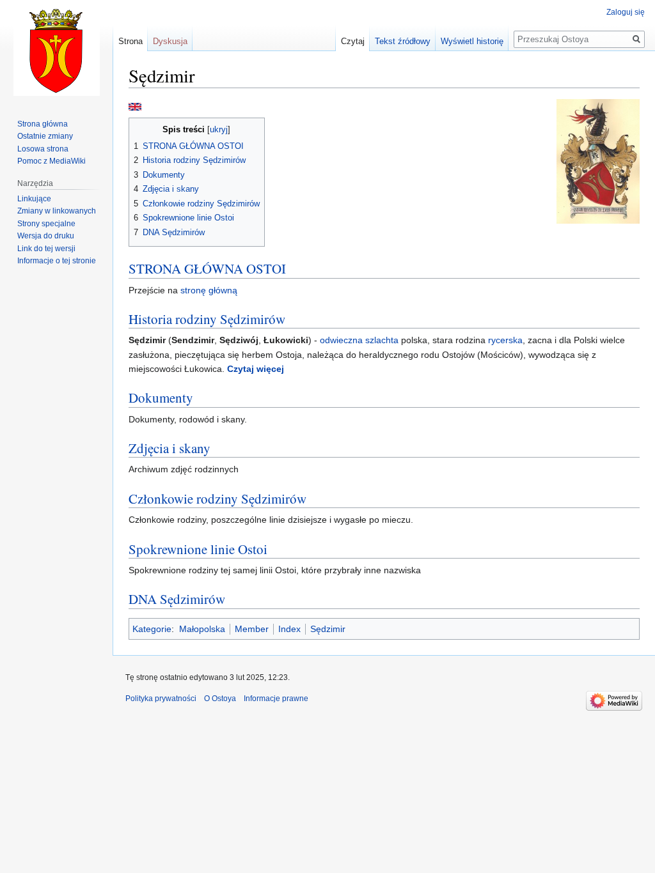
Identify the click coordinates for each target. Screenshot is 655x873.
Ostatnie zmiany (45, 136)
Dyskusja (170, 41)
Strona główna (42, 124)
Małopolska (202, 629)
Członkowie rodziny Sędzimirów (217, 498)
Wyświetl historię (472, 41)
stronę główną (208, 290)
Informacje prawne (276, 698)
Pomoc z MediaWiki (51, 161)
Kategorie (151, 629)
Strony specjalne (46, 223)
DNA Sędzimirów (177, 599)
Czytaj (353, 41)
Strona (130, 41)
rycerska (505, 340)
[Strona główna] (56, 51)
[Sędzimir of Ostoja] (135, 106)
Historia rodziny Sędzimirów (207, 319)
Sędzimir (327, 629)
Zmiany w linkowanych (56, 210)
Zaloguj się (625, 12)
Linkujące (34, 198)
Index (289, 629)
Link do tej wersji (46, 248)
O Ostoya (220, 698)
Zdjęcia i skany (169, 448)
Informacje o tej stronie (56, 260)
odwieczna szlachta (359, 340)
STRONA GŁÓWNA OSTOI (207, 268)
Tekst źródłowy (402, 41)
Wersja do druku (45, 235)
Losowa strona (42, 148)
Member (252, 629)
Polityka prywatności (160, 698)
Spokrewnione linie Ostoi (198, 549)
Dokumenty (161, 397)
